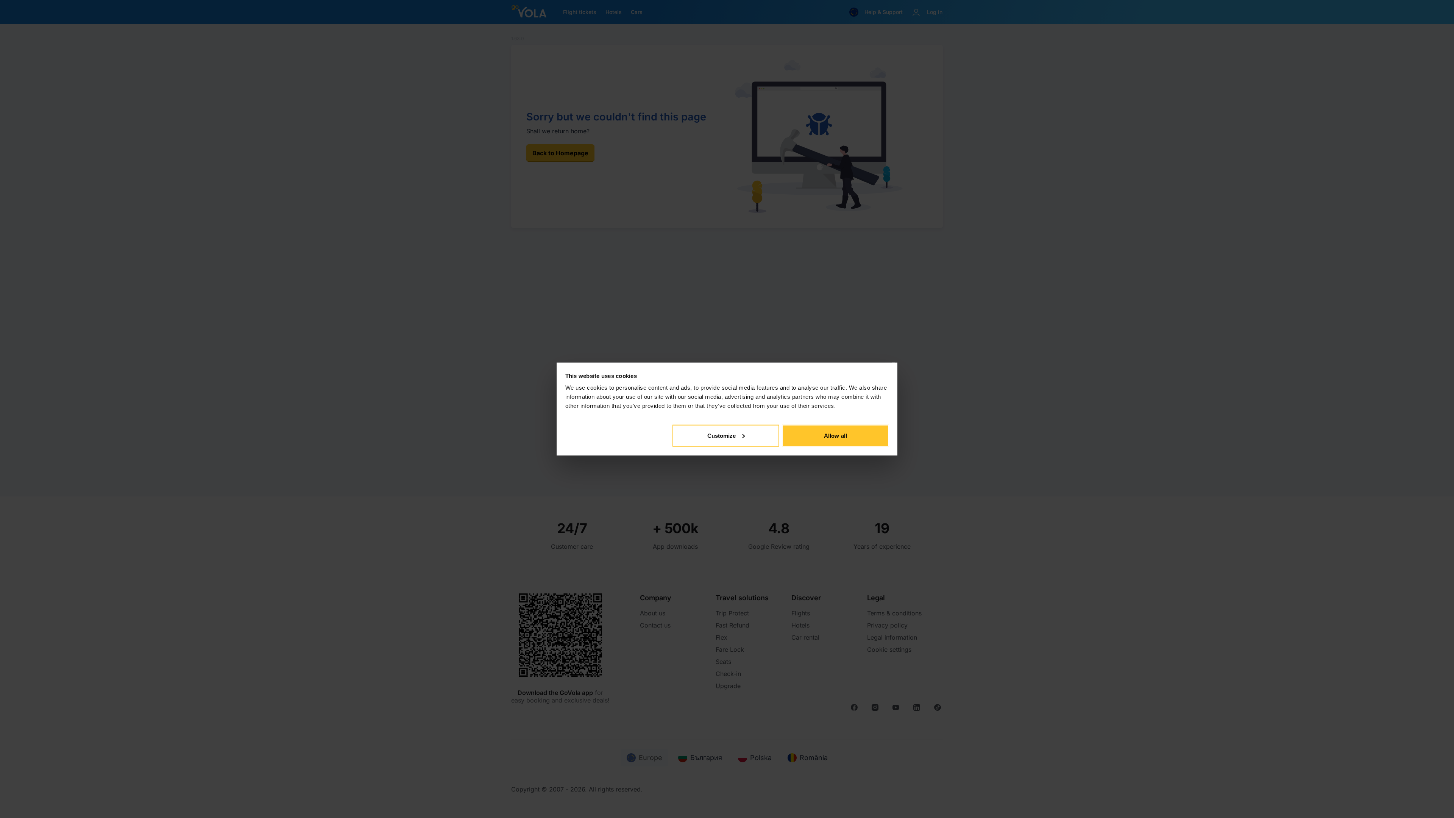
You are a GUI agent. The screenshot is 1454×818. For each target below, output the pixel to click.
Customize (721, 435)
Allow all (835, 435)
